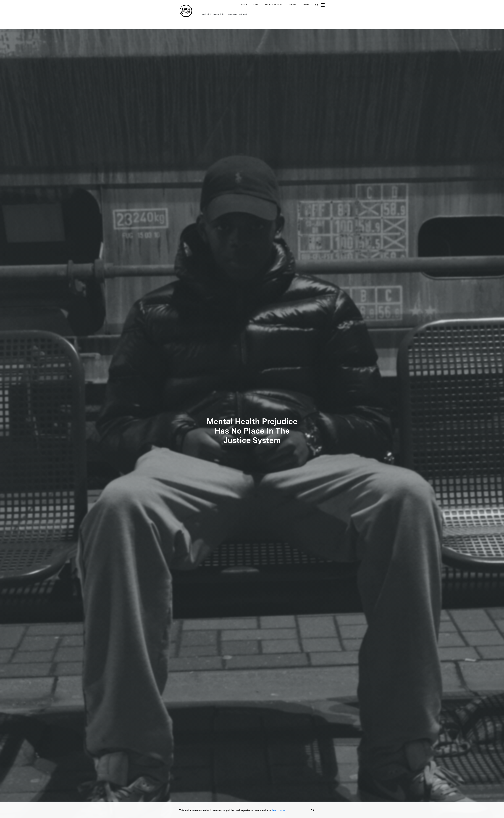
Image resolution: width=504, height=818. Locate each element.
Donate (305, 4)
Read (255, 4)
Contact (292, 4)
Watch (244, 4)
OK (312, 810)
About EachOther (273, 4)
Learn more (278, 810)
